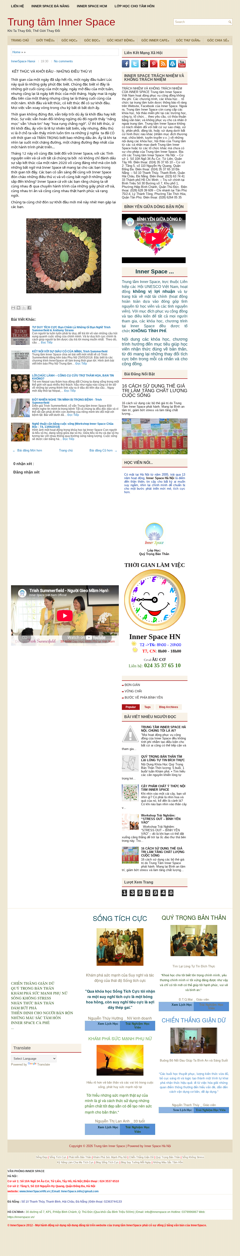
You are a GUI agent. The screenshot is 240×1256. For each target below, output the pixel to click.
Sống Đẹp (42, 1157)
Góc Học (69, 40)
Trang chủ (66, 450)
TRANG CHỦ (20, 40)
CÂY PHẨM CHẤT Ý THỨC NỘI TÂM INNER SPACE (163, 787)
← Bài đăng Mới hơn (27, 450)
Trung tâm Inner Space (61, 22)
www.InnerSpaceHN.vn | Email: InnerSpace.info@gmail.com (59, 1191)
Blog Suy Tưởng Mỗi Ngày (136, 1162)
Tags (147, 707)
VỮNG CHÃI (133, 691)
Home (16, 52)
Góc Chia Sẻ (218, 40)
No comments (63, 61)
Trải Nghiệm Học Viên (211, 1006)
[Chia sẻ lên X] (24, 307)
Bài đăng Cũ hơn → (103, 450)
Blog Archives (168, 707)
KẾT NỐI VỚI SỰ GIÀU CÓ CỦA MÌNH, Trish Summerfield (69, 351)
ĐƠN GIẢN (132, 685)
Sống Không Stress (193, 1157)
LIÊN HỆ (17, 6)
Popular (131, 707)
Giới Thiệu (45, 40)
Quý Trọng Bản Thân (168, 1157)
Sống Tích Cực (58, 1157)
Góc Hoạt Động (121, 40)
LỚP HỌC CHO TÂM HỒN (134, 6)
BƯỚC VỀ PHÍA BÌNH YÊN (144, 697)
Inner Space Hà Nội (160, 478)
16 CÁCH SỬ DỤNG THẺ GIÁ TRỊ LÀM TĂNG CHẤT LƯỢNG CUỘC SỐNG (155, 390)
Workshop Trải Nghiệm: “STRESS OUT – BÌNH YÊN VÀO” (160, 819)
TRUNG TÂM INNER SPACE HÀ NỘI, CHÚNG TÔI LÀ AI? (163, 728)
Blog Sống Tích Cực (108, 1162)
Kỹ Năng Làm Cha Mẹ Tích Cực (75, 1162)
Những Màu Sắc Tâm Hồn (168, 1162)
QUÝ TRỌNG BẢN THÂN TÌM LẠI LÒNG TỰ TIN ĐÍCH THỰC (163, 758)
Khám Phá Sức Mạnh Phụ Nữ (110, 1157)
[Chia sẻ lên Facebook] (29, 307)
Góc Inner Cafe (155, 40)
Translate (43, 1064)
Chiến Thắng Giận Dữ (141, 1157)
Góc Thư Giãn (188, 40)
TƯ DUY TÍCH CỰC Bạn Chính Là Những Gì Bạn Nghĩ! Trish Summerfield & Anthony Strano (71, 329)
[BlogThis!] (18, 307)
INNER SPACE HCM (92, 6)
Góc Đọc (92, 40)
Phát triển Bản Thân (80, 1157)
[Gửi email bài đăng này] (13, 307)
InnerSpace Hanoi (23, 61)
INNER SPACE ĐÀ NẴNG (50, 6)
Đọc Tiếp (46, 342)
